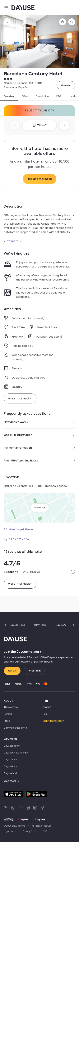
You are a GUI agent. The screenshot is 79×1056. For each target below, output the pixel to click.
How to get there (21, 529)
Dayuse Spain (11, 773)
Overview (9, 96)
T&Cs (45, 831)
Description (42, 96)
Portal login (34, 670)
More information (20, 398)
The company (11, 707)
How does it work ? (16, 422)
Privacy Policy (29, 831)
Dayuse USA (10, 759)
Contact (47, 707)
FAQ (58, 96)
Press (7, 720)
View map (66, 85)
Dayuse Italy (10, 766)
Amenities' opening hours (21, 460)
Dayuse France (12, 745)
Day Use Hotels (17, 625)
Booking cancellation (53, 720)
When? (42, 125)
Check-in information (18, 435)
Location (73, 96)
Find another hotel (40, 179)
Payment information (18, 447)
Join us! (12, 670)
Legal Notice (10, 831)
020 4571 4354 (19, 539)
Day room (61, 625)
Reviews (8, 714)
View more (11, 241)
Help (45, 714)
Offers (24, 96)
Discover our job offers (15, 727)
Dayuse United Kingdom (16, 752)
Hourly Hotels (39, 625)
